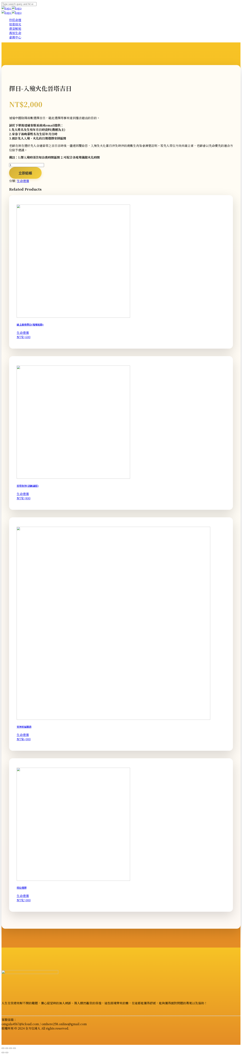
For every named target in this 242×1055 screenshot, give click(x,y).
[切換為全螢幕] (6, 1048)
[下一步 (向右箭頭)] (6, 1052)
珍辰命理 (15, 20)
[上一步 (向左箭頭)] (3, 1052)
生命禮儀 (23, 181)
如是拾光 (15, 24)
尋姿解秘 (15, 28)
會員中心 (15, 37)
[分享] (10, 1048)
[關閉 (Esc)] (14, 1048)
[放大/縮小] (3, 1048)
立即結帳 (25, 173)
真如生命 (15, 33)
